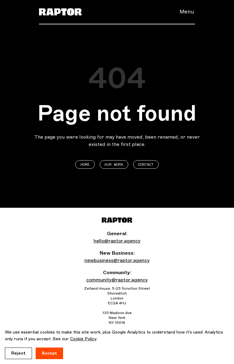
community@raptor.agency (117, 280)
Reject (18, 353)
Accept (49, 353)
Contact (146, 164)
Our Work (114, 164)
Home (85, 164)
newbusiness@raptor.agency (117, 260)
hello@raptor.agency (117, 241)
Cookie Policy (83, 338)
